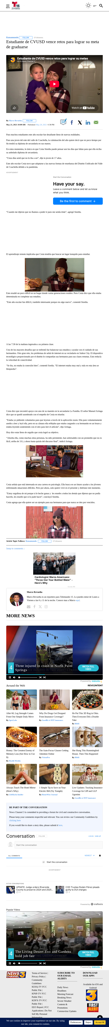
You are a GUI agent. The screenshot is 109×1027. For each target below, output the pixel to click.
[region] (54, 870)
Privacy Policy (38, 976)
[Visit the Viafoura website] (97, 904)
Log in (91, 836)
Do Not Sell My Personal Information (42, 1014)
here (60, 825)
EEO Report (37, 1007)
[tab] (14, 855)
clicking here (15, 820)
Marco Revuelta (15, 121)
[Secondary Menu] (10, 6)
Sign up (98, 836)
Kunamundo (31, 541)
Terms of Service (39, 973)
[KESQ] (17, 5)
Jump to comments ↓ (15, 548)
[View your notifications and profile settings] (100, 855)
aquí (78, 600)
